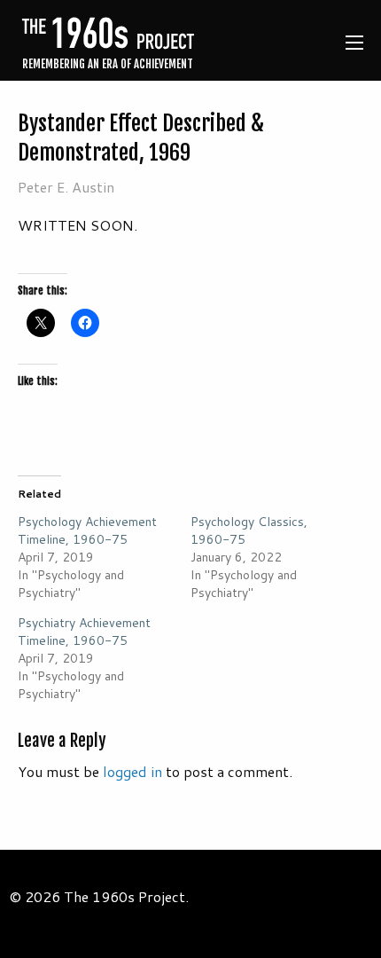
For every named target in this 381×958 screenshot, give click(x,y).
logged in (132, 771)
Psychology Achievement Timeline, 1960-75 (87, 530)
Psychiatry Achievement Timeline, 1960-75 (84, 631)
